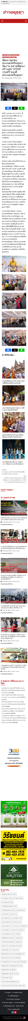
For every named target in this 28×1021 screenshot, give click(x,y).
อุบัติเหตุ (5, 965)
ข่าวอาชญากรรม (12, 1)
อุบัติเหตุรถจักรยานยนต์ (8, 969)
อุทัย (23, 961)
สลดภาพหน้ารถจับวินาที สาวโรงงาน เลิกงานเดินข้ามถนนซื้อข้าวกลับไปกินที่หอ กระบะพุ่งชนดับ (13, 711)
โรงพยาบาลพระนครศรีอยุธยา (10, 981)
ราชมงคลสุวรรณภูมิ (22, 661)
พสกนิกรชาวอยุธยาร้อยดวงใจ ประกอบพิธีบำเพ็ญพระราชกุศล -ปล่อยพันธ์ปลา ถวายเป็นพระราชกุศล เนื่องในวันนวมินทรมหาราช (14, 479)
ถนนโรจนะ (17, 922)
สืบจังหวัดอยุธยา (7, 953)
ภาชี (18, 934)
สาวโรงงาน (14, 949)
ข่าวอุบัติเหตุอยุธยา (5, 3)
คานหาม (5, 914)
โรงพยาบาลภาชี (7, 985)
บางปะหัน (22, 926)
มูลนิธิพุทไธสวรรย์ (7, 938)
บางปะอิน (5, 930)
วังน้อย (18, 942)
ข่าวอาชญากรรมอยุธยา (14, 540)
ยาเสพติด (18, 938)
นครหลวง (5, 926)
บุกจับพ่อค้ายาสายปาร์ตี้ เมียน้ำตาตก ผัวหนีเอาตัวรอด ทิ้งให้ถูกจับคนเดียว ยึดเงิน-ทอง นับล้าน (13, 690)
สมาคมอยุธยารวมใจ (15, 945)
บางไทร (14, 930)
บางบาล (14, 926)
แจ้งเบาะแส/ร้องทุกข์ (13, 1009)
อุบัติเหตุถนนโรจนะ (16, 965)
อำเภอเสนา (15, 961)
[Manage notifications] (24, 1018)
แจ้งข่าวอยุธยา (7, 977)
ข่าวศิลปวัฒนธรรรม (15, 55)
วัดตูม (4, 945)
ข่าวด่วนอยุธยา (7, 898)
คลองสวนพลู (20, 910)
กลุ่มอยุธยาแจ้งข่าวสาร (9, 894)
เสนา (16, 973)
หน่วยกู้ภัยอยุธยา (19, 953)
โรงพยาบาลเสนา (19, 985)
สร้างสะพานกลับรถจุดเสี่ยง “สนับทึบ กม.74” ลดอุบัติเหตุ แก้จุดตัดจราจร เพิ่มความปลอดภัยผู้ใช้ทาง (13, 577)
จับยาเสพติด (6, 918)
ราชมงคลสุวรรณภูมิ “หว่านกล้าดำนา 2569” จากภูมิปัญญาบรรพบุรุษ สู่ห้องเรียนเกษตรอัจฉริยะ (14, 667)
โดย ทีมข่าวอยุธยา (17, 78)
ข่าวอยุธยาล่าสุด (21, 1)
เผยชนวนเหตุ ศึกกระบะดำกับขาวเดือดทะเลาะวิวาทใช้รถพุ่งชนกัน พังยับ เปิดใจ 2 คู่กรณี (13, 704)
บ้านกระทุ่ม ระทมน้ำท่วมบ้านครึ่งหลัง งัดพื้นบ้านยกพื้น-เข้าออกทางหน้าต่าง (13, 471)
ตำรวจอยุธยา (17, 918)
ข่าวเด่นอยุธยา (13, 57)
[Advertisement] (14, 38)
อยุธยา (5, 957)
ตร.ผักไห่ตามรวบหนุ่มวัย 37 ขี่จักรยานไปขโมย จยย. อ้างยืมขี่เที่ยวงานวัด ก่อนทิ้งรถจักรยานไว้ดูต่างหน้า (13, 636)
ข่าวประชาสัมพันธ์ (6, 55)
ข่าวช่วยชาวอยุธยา (5, 513)
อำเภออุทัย (5, 961)
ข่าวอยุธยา (18, 898)
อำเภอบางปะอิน (15, 957)
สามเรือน (5, 949)
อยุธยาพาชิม (20, 1006)
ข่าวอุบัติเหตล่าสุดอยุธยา (9, 906)
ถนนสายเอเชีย (6, 922)
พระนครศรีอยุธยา (7, 934)
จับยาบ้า (13, 914)
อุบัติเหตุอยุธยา (6, 973)
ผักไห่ (21, 930)
